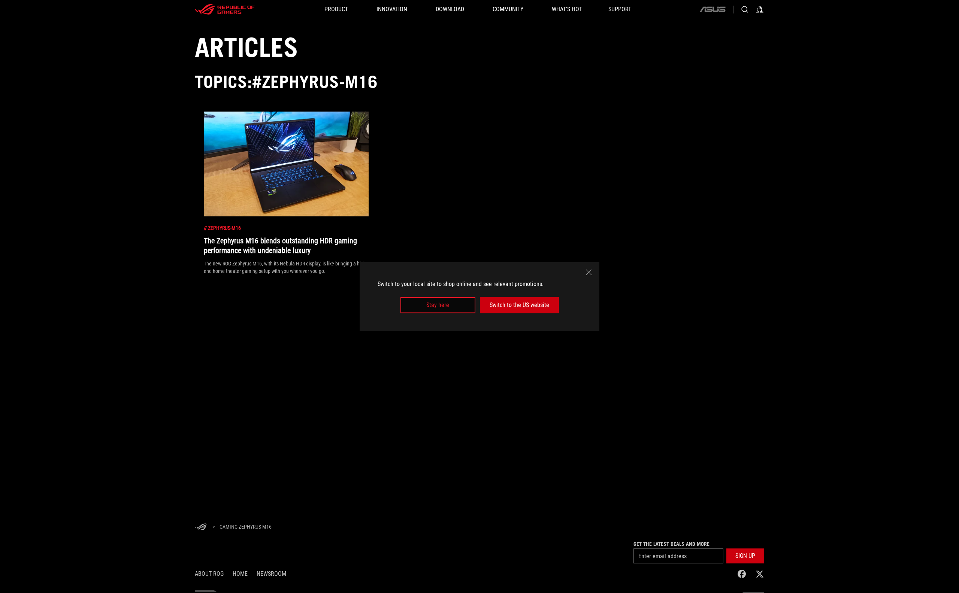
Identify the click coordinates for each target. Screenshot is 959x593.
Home (240, 573)
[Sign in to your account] (759, 9)
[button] (745, 555)
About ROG (209, 573)
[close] (588, 272)
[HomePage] (201, 527)
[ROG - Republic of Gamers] (225, 9)
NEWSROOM (271, 573)
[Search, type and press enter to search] (744, 9)
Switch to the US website (519, 304)
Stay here (437, 304)
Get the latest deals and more (671, 544)
